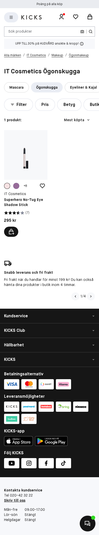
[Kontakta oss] (87, 523)
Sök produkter (20, 31)
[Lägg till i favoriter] (42, 186)
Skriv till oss (14, 500)
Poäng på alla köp (50, 4)
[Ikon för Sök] (91, 32)
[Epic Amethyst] (16, 186)
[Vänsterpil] (75, 296)
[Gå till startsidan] (31, 17)
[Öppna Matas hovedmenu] (11, 17)
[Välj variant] (11, 232)
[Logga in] (61, 17)
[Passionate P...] (7, 186)
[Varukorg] (90, 17)
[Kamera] (82, 32)
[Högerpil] (91, 296)
